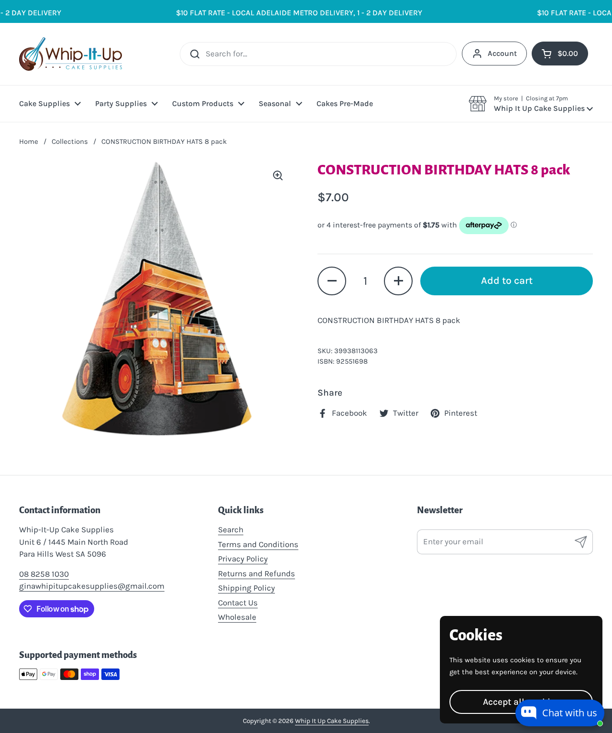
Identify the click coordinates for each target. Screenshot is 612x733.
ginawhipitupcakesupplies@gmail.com (91, 586)
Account (502, 53)
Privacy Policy (243, 558)
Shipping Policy (246, 588)
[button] (531, 104)
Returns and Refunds (256, 573)
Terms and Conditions (258, 544)
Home (28, 141)
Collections (70, 141)
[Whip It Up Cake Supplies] (70, 54)
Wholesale (237, 617)
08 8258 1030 (44, 574)
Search (230, 529)
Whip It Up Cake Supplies (332, 720)
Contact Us (238, 602)
